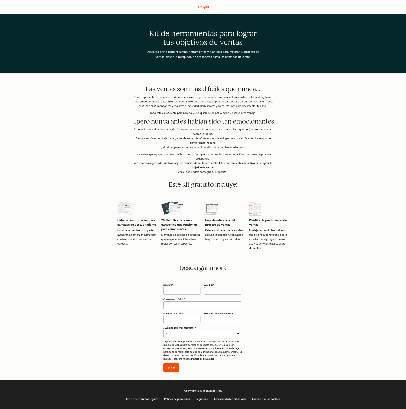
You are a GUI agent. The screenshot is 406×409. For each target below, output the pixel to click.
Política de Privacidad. (203, 359)
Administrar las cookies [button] (266, 399)
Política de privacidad (177, 399)
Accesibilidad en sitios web (230, 399)
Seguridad (202, 399)
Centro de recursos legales (142, 399)
